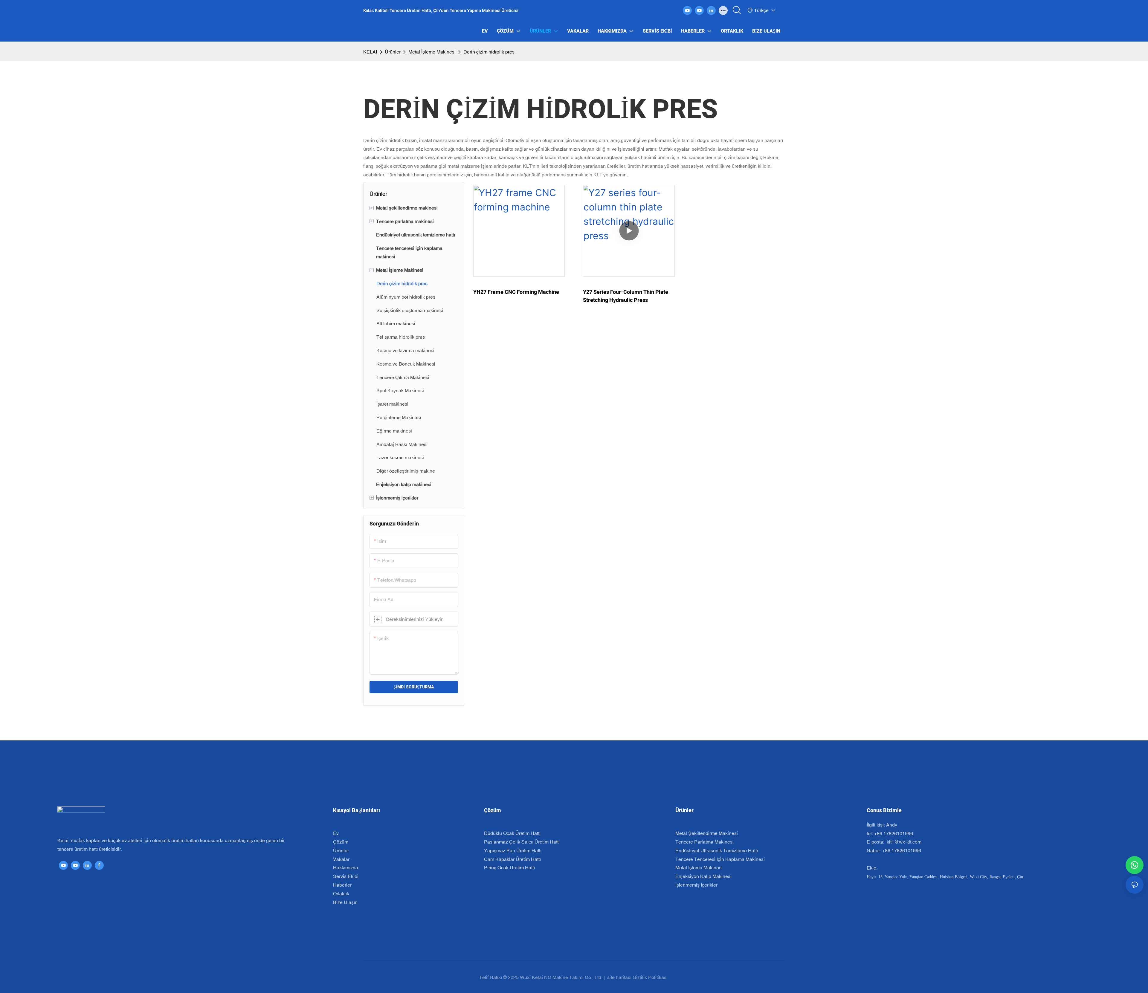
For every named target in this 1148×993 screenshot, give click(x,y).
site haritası (619, 977)
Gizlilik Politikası (651, 977)
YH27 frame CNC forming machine (516, 292)
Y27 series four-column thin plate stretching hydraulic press (625, 296)
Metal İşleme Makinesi (432, 51)
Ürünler (393, 51)
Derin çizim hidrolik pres (489, 51)
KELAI (370, 51)
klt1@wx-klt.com (903, 841)
